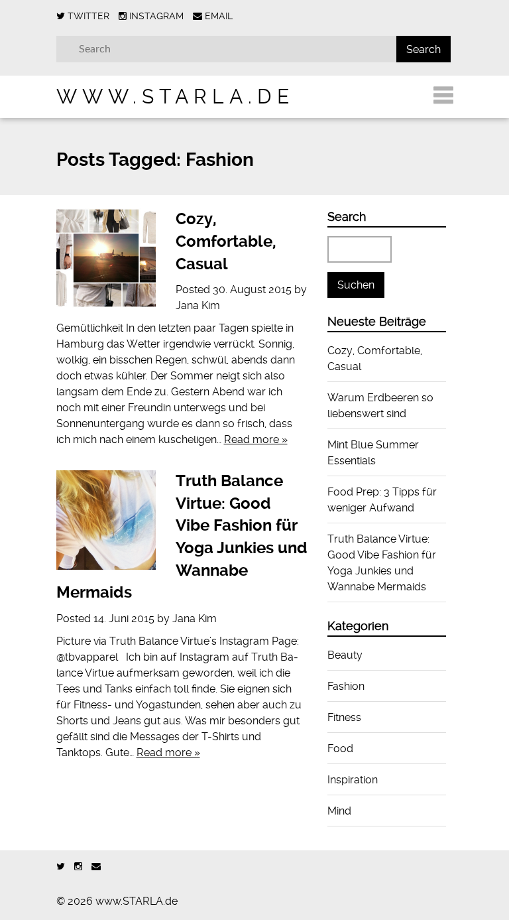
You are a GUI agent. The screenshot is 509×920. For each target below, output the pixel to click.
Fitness (344, 717)
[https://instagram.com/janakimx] (78, 867)
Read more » (256, 439)
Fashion (346, 686)
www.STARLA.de (175, 96)
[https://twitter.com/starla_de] (60, 867)
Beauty (345, 655)
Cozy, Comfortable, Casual (226, 241)
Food (340, 748)
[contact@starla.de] (96, 867)
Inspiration (352, 779)
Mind (339, 811)
